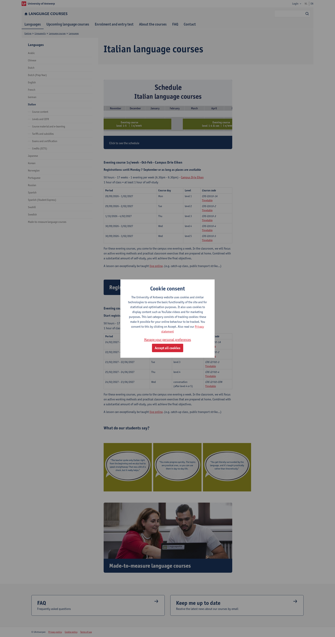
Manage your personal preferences (167, 339)
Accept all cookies (167, 348)
